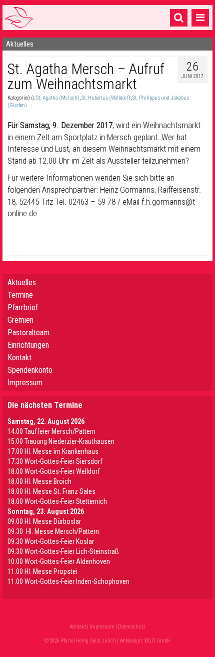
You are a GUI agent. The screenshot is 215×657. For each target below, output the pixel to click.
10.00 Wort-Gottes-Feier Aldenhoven (59, 561)
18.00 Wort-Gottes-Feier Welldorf (54, 471)
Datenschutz (132, 626)
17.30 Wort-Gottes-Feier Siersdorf (55, 461)
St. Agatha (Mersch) (58, 98)
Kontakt (20, 357)
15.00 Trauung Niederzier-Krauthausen (61, 441)
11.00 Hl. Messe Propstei (43, 571)
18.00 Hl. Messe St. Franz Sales (52, 491)
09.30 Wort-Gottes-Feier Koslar (51, 541)
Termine (20, 295)
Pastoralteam (29, 332)
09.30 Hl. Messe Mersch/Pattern (53, 531)
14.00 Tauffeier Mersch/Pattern (52, 431)
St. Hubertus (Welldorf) (106, 98)
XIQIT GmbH (157, 640)
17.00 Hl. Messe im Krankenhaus (53, 451)
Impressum (25, 382)
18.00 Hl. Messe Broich (40, 481)
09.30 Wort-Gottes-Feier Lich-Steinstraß (63, 551)
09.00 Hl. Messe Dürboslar (44, 521)
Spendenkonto (30, 370)
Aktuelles (22, 282)
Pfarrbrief (23, 307)
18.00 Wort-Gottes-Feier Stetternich (57, 501)
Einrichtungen (28, 345)
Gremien (21, 320)
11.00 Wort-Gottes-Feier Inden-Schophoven (69, 581)
